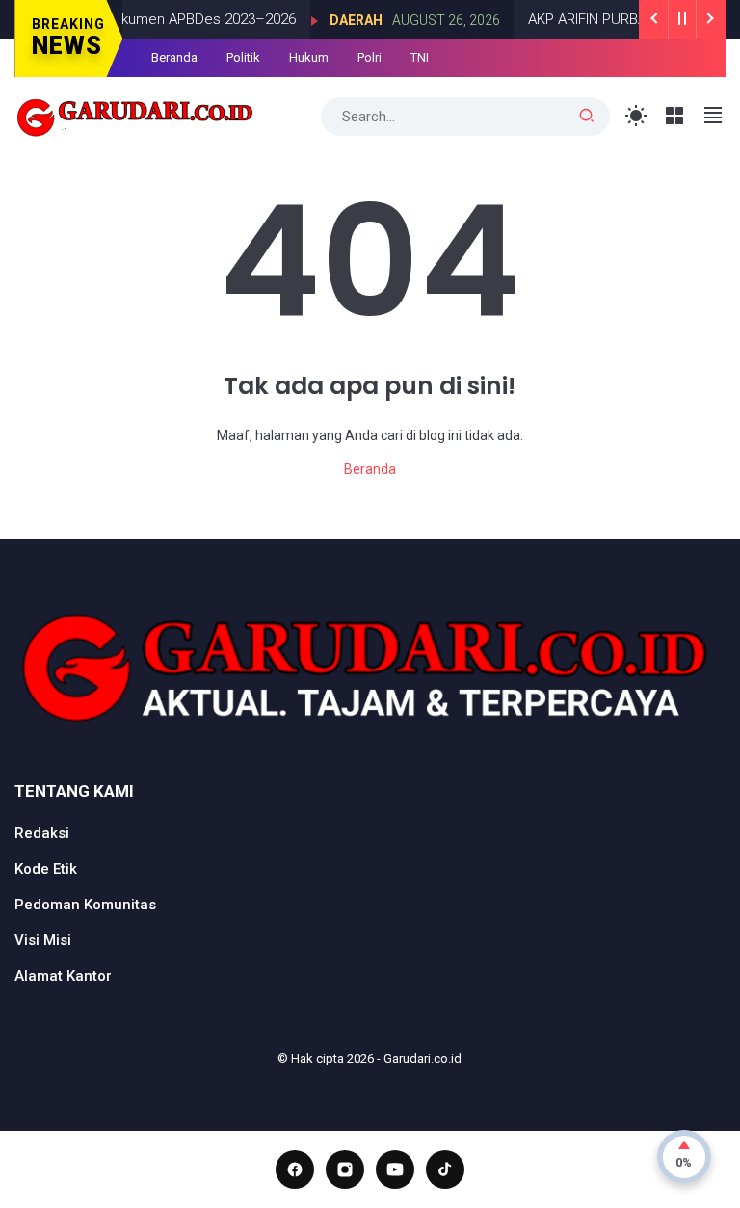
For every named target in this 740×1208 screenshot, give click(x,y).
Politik (243, 57)
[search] (586, 116)
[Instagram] (345, 1169)
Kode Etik (45, 869)
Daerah (342, 20)
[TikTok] (445, 1169)
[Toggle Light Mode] (636, 116)
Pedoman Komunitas (85, 904)
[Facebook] (295, 1169)
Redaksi (41, 833)
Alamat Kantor (63, 976)
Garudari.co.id (422, 1058)
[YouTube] (395, 1169)
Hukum (309, 57)
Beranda (174, 57)
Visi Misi (42, 940)
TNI (419, 57)
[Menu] (675, 116)
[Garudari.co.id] (134, 114)
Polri (369, 57)
